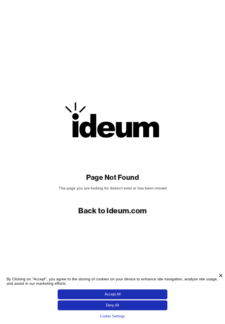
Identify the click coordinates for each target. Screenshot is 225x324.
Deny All (112, 305)
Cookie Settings (112, 316)
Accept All (113, 294)
